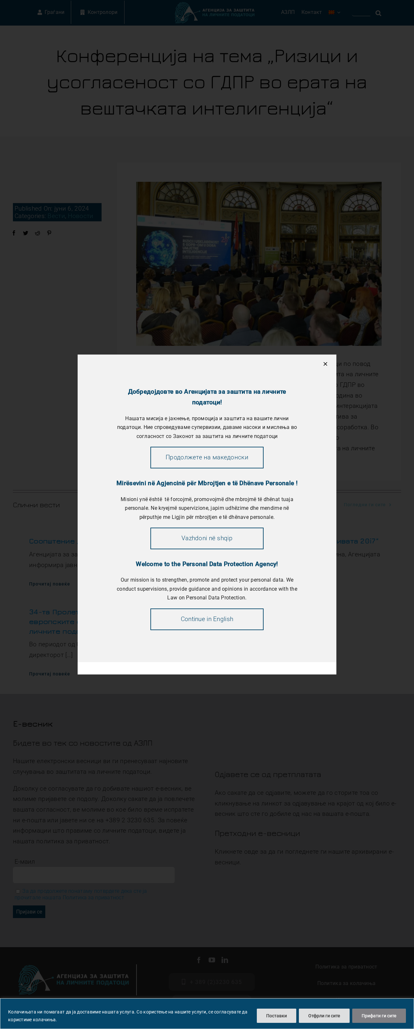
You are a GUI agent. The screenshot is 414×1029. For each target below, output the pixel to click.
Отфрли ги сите (324, 1015)
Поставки (276, 1015)
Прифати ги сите (379, 1015)
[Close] (325, 364)
